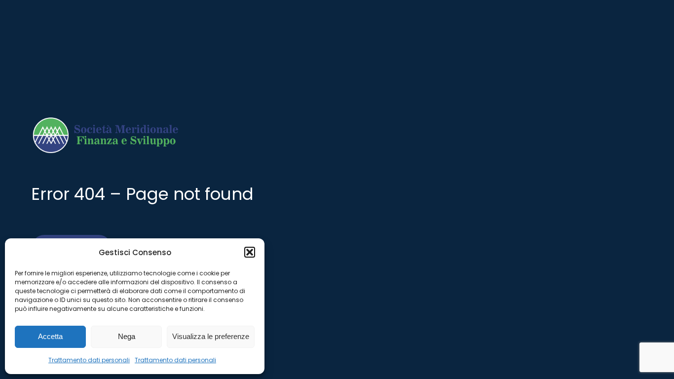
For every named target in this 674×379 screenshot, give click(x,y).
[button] (250, 252)
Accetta (50, 336)
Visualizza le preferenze (210, 336)
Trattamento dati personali (89, 360)
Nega (126, 336)
